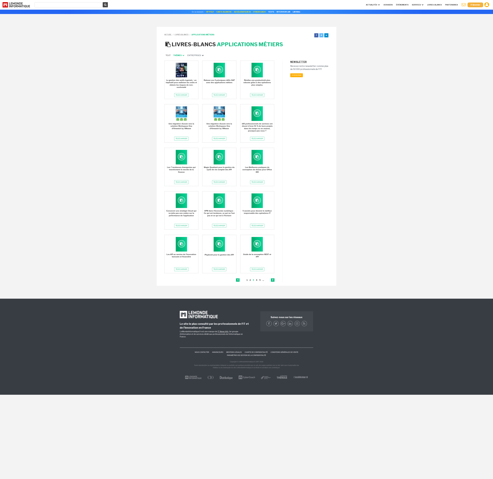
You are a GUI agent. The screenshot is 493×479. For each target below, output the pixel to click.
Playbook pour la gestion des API (219, 255)
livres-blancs (181, 35)
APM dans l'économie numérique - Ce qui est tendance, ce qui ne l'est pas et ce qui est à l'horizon (219, 213)
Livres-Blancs (434, 5)
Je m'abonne (297, 75)
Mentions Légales (234, 352)
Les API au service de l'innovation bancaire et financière (181, 255)
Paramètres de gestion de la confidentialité (246, 355)
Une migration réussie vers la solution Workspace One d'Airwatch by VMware (181, 126)
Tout (168, 55)
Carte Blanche (224, 12)
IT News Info (223, 331)
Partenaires (451, 5)
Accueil (168, 35)
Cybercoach (259, 12)
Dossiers (388, 5)
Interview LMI (283, 12)
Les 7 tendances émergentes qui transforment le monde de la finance (181, 169)
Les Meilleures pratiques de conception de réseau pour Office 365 (257, 169)
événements (402, 5)
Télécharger (181, 95)
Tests (271, 12)
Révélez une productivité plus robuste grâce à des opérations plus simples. (257, 82)
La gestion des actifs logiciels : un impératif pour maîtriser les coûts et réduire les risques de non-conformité (181, 83)
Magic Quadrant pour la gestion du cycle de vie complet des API (219, 168)
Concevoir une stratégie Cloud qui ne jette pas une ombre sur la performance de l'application (181, 213)
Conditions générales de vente (284, 352)
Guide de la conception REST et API (257, 255)
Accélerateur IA (242, 12)
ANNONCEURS (217, 352)
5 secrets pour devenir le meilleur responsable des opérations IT (257, 212)
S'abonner (475, 5)
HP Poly (210, 12)
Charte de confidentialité (256, 352)
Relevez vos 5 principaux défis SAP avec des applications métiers (219, 81)
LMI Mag (296, 12)
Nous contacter (202, 352)
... (263, 280)
